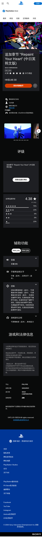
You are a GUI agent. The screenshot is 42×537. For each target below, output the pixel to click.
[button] (11, 108)
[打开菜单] (2, 3)
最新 (4, 18)
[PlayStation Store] (11, 11)
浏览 (34, 18)
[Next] (39, 131)
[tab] (16, 251)
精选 (11, 18)
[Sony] (36, 536)
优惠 (17, 18)
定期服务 (26, 18)
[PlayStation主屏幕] (21, 3)
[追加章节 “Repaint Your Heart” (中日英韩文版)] (17, 131)
